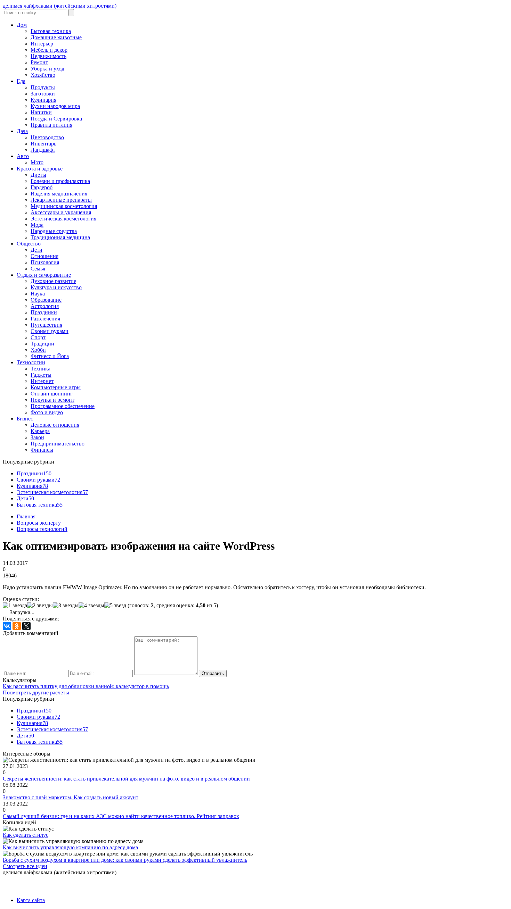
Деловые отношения (55, 425)
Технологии (31, 362)
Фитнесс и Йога (50, 356)
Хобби (38, 350)
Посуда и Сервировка (56, 119)
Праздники (44, 312)
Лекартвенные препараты (61, 200)
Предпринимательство (57, 444)
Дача (22, 131)
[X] (26, 626)
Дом (22, 25)
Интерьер (42, 44)
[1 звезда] (15, 605)
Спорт (38, 337)
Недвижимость (48, 56)
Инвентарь (43, 144)
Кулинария (43, 100)
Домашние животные (56, 37)
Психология (45, 262)
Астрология (45, 306)
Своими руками (49, 331)
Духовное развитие (53, 281)
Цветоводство (47, 137)
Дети (36, 250)
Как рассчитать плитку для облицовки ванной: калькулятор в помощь (86, 686)
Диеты (38, 175)
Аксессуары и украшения (61, 212)
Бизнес (25, 419)
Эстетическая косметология (63, 219)
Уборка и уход (47, 69)
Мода (37, 225)
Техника (40, 369)
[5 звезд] (115, 605)
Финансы (42, 450)
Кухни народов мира (55, 106)
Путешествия (46, 325)
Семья (38, 269)
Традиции (42, 344)
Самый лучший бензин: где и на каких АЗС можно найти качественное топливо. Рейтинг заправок (121, 816)
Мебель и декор (49, 50)
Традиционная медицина (60, 237)
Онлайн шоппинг (52, 394)
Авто (23, 156)
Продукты (43, 87)
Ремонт (39, 62)
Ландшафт (43, 150)
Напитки (41, 112)
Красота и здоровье (40, 169)
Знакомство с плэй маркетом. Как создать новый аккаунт (70, 797)
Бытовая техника (51, 31)
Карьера (40, 431)
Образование (46, 300)
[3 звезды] (66, 605)
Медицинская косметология (64, 206)
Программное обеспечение (63, 406)
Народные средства (54, 231)
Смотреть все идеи (25, 866)
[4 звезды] (91, 605)
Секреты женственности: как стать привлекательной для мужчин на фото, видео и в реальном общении (126, 779)
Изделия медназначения (59, 194)
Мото (37, 162)
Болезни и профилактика (60, 181)
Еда (21, 81)
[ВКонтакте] (7, 626)
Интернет (42, 381)
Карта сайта (31, 900)
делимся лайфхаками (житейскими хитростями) (59, 6)
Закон (37, 437)
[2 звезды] (40, 605)
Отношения (44, 256)
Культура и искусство (56, 287)
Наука (38, 294)
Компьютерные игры (56, 387)
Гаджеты (41, 375)
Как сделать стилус (25, 835)
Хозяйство (43, 75)
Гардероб (41, 187)
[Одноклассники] (17, 626)
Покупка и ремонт (52, 400)
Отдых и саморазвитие (44, 275)
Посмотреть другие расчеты (36, 692)
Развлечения (45, 319)
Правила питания (51, 125)
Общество (29, 244)
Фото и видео (47, 412)
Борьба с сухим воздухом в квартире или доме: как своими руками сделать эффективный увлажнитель (125, 860)
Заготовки (43, 94)
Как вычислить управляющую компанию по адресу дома (70, 847)
